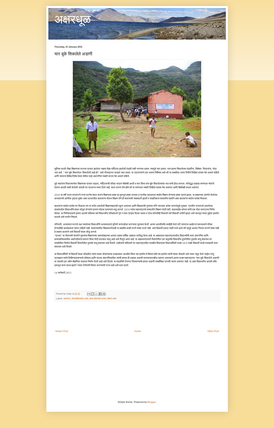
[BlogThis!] (93, 294)
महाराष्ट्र (67, 298)
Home (137, 331)
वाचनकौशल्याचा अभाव (80, 298)
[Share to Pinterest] (104, 294)
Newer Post (61, 331)
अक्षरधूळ (72, 19)
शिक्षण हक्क (112, 298)
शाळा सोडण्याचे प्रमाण (97, 298)
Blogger (151, 402)
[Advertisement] (137, 316)
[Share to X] (96, 294)
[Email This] (89, 294)
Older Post (213, 331)
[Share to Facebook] (100, 294)
